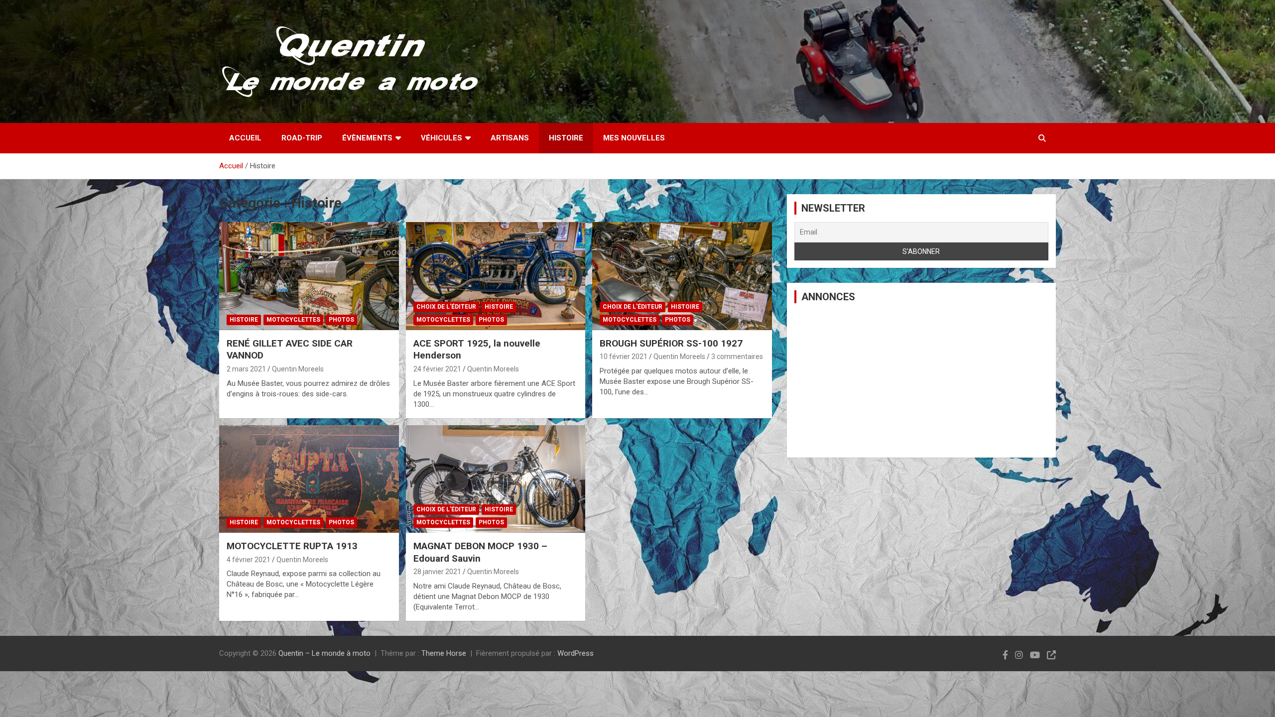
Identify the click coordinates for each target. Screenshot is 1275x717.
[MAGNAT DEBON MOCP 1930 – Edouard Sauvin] (495, 479)
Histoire (566, 137)
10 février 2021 (623, 356)
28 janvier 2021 (437, 572)
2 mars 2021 (246, 369)
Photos (341, 319)
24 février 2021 (437, 369)
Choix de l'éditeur (446, 306)
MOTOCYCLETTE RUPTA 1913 (292, 546)
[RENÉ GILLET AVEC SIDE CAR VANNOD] (309, 276)
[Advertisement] (921, 380)
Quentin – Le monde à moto (324, 653)
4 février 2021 (248, 560)
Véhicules (441, 137)
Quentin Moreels (298, 369)
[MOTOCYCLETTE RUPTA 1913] (309, 479)
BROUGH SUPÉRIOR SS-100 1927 (671, 343)
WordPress (575, 653)
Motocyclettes (293, 319)
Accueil (245, 137)
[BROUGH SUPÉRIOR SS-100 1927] (682, 276)
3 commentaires (737, 356)
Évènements (367, 137)
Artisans (510, 137)
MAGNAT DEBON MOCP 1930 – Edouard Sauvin (480, 552)
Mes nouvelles (634, 137)
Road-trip (301, 137)
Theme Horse (443, 653)
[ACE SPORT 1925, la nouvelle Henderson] (495, 276)
